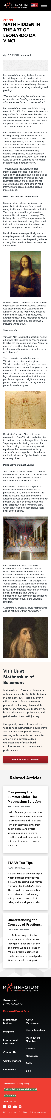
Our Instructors (12, 1061)
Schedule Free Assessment (25, 760)
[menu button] (34, 5)
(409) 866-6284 (13, 1004)
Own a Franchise (35, 1030)
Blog (28, 1071)
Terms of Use (10, 1102)
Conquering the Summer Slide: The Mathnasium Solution (24, 797)
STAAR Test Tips (20, 863)
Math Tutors (33, 1039)
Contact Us (9, 1052)
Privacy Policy (23, 1084)
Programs (8, 1032)
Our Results (10, 1069)
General (9, 20)
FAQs (29, 1063)
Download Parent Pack (16, 1011)
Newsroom (32, 1056)
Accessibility (9, 1084)
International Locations (10, 1042)
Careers (30, 1048)
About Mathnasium (33, 1021)
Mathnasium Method (10, 1021)
